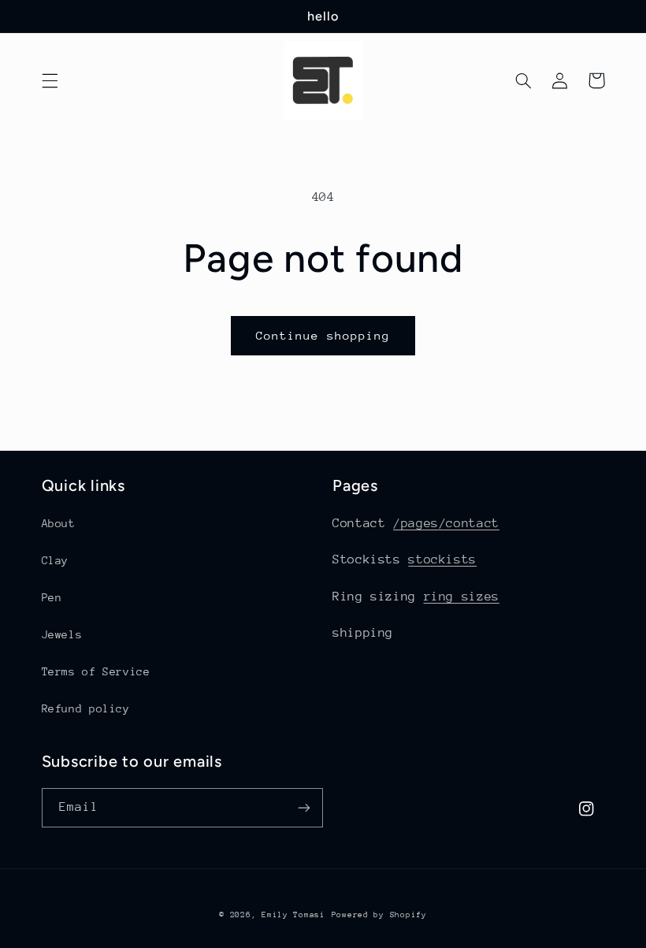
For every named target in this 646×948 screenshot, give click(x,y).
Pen (52, 597)
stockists (442, 559)
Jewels (62, 634)
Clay (55, 560)
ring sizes (461, 596)
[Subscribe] (304, 807)
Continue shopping (323, 335)
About (59, 523)
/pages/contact (446, 523)
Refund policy (86, 708)
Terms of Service (96, 671)
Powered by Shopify (379, 915)
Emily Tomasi (293, 915)
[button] (50, 80)
